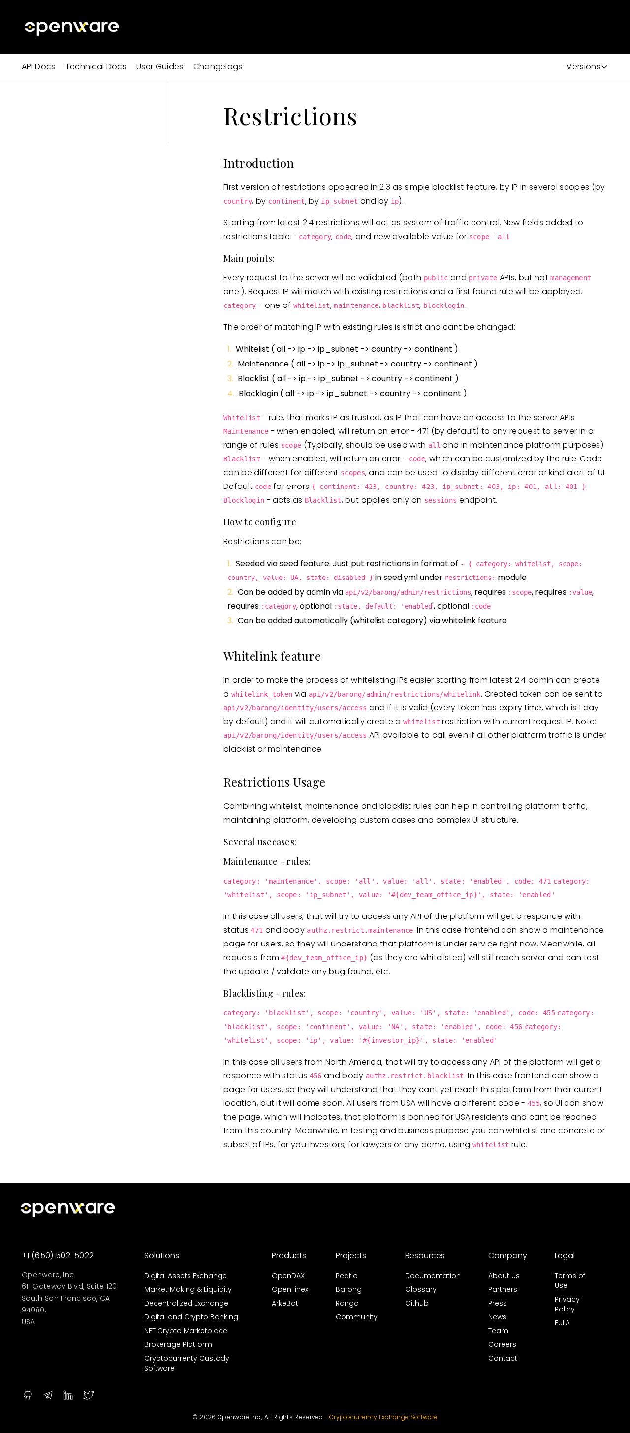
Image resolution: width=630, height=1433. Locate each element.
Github (417, 1303)
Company (507, 1255)
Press (497, 1303)
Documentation (433, 1276)
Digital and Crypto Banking (191, 1317)
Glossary (421, 1289)
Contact (502, 1358)
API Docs (39, 66)
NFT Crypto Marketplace (185, 1331)
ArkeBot (285, 1303)
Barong (349, 1289)
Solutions (161, 1255)
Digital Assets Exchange (185, 1276)
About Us (504, 1276)
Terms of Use (570, 1280)
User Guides (160, 66)
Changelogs (218, 66)
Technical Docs (95, 66)
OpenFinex (290, 1289)
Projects (351, 1255)
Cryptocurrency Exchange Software (383, 1417)
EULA (562, 1323)
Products (289, 1255)
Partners (502, 1289)
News (497, 1317)
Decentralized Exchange (186, 1303)
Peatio (347, 1276)
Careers (502, 1344)
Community (357, 1317)
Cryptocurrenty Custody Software (186, 1363)
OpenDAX (288, 1276)
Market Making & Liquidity (188, 1289)
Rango (347, 1303)
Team (498, 1331)
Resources (425, 1255)
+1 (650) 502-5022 (58, 1255)
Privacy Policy (567, 1304)
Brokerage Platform (178, 1344)
